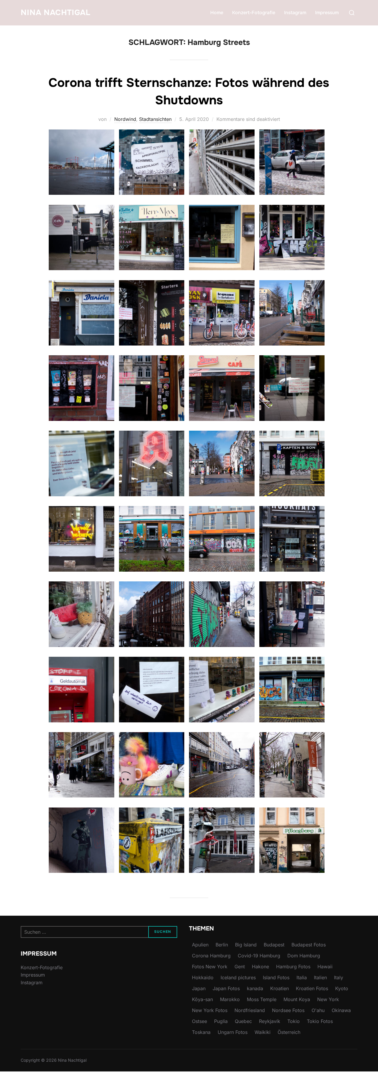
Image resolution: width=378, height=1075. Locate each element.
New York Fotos (209, 1010)
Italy (338, 977)
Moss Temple (261, 999)
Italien (320, 977)
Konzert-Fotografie (253, 12)
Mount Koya (297, 999)
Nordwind (125, 119)
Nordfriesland (249, 1010)
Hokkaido (203, 977)
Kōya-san (202, 999)
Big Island (246, 945)
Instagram (295, 12)
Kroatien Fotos (312, 988)
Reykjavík (269, 1021)
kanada (255, 988)
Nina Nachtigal (55, 12)
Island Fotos (276, 977)
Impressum (327, 12)
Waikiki (263, 1032)
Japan (199, 988)
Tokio (293, 1021)
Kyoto (341, 988)
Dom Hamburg (303, 956)
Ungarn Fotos (232, 1032)
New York (328, 999)
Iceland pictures (238, 977)
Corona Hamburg (211, 956)
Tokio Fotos (320, 1021)
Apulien (200, 945)
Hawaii (325, 966)
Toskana (201, 1032)
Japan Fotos (226, 988)
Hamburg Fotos (293, 966)
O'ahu (318, 1010)
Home (216, 12)
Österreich (289, 1032)
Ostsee (199, 1021)
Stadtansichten (155, 119)
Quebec (243, 1021)
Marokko (230, 999)
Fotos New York (209, 966)
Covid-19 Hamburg (259, 956)
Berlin (222, 945)
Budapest (274, 945)
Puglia (221, 1021)
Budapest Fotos (308, 945)
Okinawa (341, 1010)
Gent (239, 966)
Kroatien (279, 988)
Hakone (260, 966)
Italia (301, 977)
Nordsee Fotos (288, 1010)
